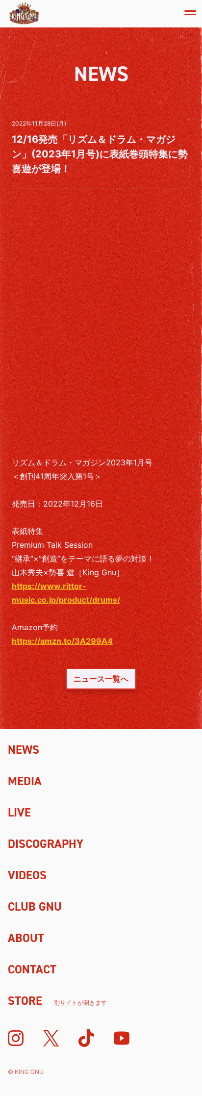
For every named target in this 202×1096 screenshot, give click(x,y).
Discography (45, 844)
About (26, 938)
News (23, 750)
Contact (32, 969)
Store (57, 1001)
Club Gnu (35, 907)
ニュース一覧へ (101, 679)
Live (19, 812)
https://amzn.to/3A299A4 (62, 641)
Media (25, 781)
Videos (27, 875)
